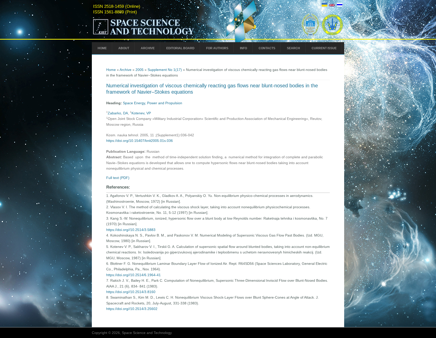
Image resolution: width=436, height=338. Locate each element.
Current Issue (324, 48)
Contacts (267, 48)
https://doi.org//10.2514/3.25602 (131, 309)
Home (102, 48)
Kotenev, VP (141, 113)
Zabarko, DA (118, 113)
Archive (148, 48)
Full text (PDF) (117, 178)
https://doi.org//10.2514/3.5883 (130, 230)
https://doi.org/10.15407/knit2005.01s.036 (139, 141)
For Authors (217, 48)
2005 (139, 70)
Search (293, 48)
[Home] (154, 35)
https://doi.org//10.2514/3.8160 (130, 292)
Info (243, 48)
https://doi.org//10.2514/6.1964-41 (133, 275)
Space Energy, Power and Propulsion (152, 103)
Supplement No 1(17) (165, 70)
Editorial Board (180, 48)
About (123, 48)
